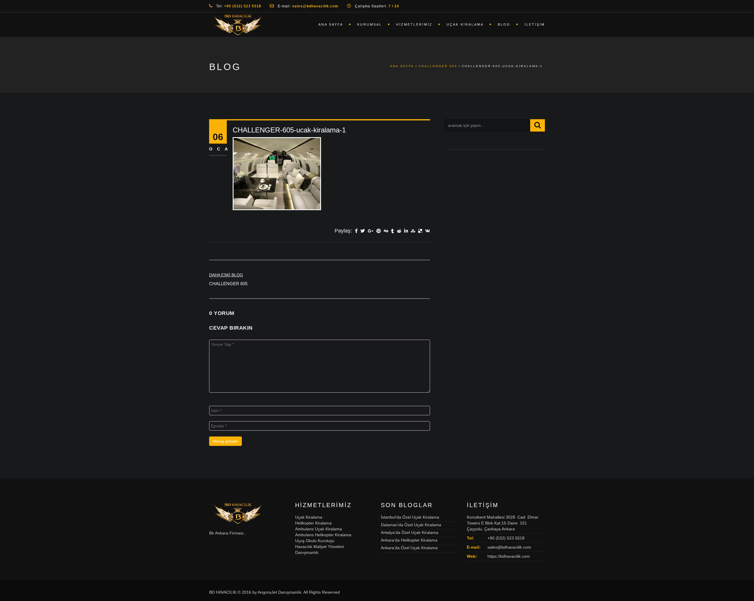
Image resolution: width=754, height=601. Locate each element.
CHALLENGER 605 (438, 66)
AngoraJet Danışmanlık (279, 592)
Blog (504, 24)
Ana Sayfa (330, 24)
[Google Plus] (370, 231)
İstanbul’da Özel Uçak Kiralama (410, 517)
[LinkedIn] (406, 231)
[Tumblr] (392, 231)
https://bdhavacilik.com (508, 556)
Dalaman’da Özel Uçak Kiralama (411, 524)
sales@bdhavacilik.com (509, 547)
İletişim (535, 24)
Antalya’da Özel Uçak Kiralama (409, 532)
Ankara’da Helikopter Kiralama (409, 540)
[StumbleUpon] (413, 231)
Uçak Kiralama (465, 24)
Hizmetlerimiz (414, 24)
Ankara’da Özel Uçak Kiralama (409, 547)
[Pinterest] (378, 231)
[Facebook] (356, 231)
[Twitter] (363, 231)
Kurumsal (369, 24)
